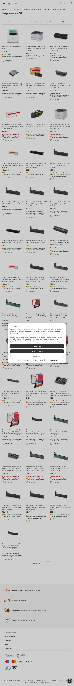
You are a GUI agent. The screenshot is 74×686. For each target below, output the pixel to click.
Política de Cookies (23, 360)
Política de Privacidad (39, 360)
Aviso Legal (53, 360)
